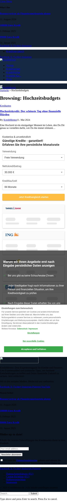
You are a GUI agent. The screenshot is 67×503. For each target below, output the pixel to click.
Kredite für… (13, 75)
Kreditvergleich (15, 51)
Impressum (11, 482)
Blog (9, 79)
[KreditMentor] (8, 59)
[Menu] (1, 85)
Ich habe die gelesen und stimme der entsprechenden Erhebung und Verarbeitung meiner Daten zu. (30, 461)
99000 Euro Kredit (9, 37)
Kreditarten (13, 69)
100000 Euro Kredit (10, 25)
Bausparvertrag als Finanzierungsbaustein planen (25, 13)
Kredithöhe (13, 72)
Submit (34, 493)
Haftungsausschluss (16, 479)
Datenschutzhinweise (26, 460)
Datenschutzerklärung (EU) (19, 473)
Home (10, 65)
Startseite (4, 90)
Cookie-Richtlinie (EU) (17, 476)
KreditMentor (10, 120)
